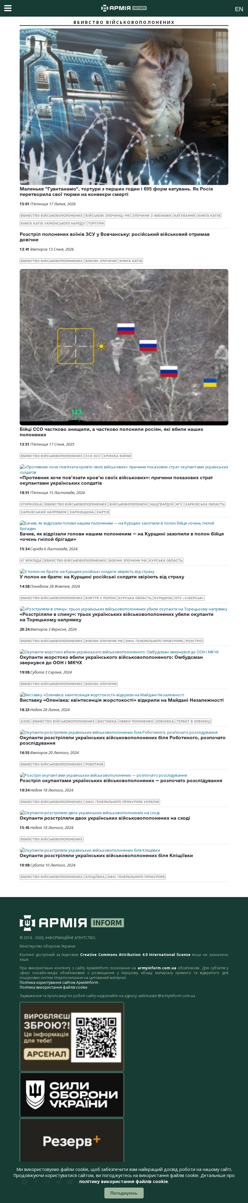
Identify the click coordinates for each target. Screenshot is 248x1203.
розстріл (194, 641)
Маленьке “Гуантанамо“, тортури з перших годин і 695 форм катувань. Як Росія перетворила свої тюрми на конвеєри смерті (116, 191)
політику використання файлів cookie (123, 1181)
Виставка (106, 721)
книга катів (209, 215)
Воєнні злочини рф (127, 560)
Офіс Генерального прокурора (154, 641)
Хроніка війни (117, 456)
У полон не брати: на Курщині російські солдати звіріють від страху (102, 576)
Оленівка (165, 721)
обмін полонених (136, 721)
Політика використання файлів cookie (53, 987)
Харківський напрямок (44, 512)
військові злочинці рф (107, 215)
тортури (96, 223)
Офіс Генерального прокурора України (122, 802)
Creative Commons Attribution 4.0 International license (135, 954)
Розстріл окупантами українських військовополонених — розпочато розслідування (121, 780)
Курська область (165, 560)
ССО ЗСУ (92, 456)
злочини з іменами (151, 215)
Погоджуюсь (124, 1193)
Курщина (163, 598)
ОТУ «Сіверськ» (189, 598)
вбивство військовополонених (52, 215)
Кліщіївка (95, 877)
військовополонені (128, 504)
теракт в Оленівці (194, 721)
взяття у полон (100, 598)
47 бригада (31, 560)
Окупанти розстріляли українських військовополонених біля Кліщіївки (106, 855)
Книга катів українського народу (53, 223)
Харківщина (82, 512)
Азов (25, 721)
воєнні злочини (101, 261)
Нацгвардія (161, 504)
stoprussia (31, 504)
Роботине (94, 764)
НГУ (179, 504)
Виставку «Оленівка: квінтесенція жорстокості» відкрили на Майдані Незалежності (122, 700)
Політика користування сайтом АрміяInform (59, 982)
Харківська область (204, 504)
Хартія (102, 512)
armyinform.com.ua (157, 968)
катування (184, 215)
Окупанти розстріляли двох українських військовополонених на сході (105, 818)
